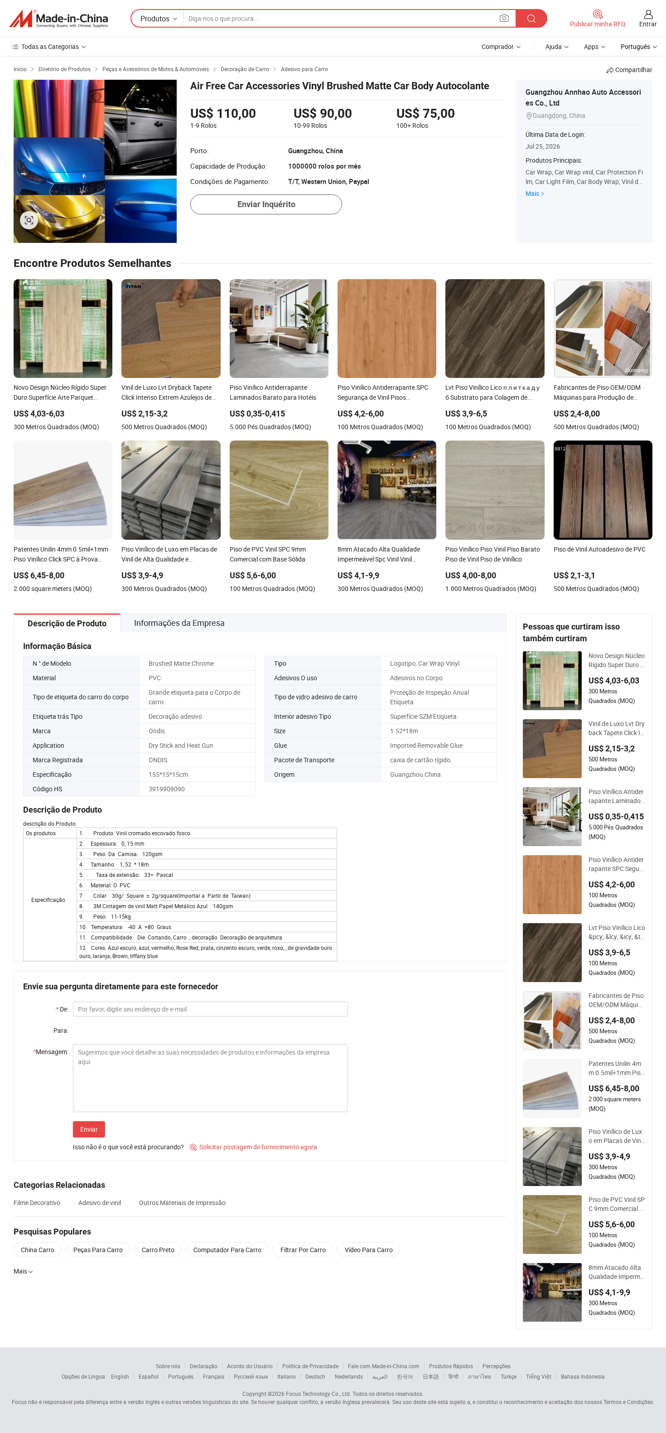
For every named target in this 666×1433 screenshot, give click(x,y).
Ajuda (553, 46)
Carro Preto (158, 1249)
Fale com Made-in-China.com (384, 1366)
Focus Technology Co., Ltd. (318, 1393)
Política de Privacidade (310, 1366)
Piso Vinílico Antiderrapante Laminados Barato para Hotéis (616, 796)
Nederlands (349, 1376)
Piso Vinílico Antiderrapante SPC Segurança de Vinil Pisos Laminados (617, 864)
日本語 (431, 1376)
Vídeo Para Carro (369, 1249)
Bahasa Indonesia (583, 1376)
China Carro (37, 1249)
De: (62, 1009)
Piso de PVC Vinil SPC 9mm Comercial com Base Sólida (617, 1204)
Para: (60, 1030)
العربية (379, 1376)
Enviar (89, 1129)
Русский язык (251, 1376)
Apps (591, 46)
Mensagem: (50, 1051)
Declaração (203, 1366)
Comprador (498, 46)
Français (213, 1376)
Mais (532, 193)
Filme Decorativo (37, 1202)
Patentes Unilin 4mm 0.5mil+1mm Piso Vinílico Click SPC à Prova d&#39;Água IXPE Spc (617, 1068)
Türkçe (508, 1376)
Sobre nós (168, 1366)
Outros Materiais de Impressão (182, 1202)
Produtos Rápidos (451, 1366)
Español (149, 1376)
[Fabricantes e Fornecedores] (58, 18)
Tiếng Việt (538, 1376)
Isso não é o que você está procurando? (128, 1147)
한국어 (405, 1376)
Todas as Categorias (50, 46)
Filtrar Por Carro (303, 1249)
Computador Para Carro (227, 1249)
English (120, 1376)
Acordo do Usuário (250, 1366)
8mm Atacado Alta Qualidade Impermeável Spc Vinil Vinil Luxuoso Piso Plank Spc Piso (617, 1272)
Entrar (648, 23)
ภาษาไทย (479, 1376)
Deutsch (315, 1376)
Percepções (497, 1366)
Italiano (286, 1376)
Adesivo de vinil (99, 1202)
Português (180, 1376)
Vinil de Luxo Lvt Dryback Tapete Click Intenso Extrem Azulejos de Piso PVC (617, 728)
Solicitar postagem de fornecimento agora (253, 1147)
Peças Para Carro (98, 1249)
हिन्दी (453, 1376)
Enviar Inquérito (266, 204)
